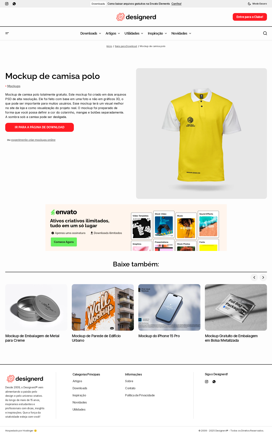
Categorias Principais (86, 374)
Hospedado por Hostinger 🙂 (21, 430)
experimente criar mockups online (33, 140)
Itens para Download (126, 46)
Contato (130, 388)
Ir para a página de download (39, 127)
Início (109, 46)
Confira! (176, 3)
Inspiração (79, 395)
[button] (257, 3)
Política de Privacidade (140, 395)
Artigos (77, 381)
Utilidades (79, 409)
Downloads (98, 3)
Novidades (80, 402)
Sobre (129, 381)
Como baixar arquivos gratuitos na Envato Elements (138, 3)
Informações (133, 374)
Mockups (13, 86)
